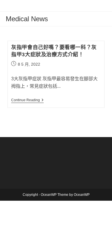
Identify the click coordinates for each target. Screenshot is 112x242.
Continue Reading (27, 100)
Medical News (27, 19)
